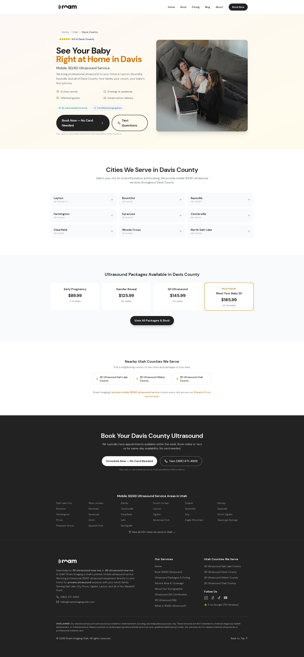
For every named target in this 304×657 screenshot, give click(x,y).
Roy (187, 514)
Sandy (124, 503)
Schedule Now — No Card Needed (129, 461)
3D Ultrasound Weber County (152, 379)
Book (183, 7)
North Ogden (225, 514)
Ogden (157, 514)
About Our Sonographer (169, 588)
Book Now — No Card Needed (77, 123)
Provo (59, 520)
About (219, 7)
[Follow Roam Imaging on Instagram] (206, 598)
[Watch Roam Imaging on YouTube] (225, 598)
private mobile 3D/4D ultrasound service (136, 392)
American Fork (161, 520)
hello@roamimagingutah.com (78, 601)
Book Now (238, 7)
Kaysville (222, 508)
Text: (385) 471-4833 (183, 461)
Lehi (123, 520)
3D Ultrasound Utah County (191, 379)
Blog (207, 7)
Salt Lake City (64, 503)
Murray (222, 503)
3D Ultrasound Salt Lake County (114, 379)
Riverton (61, 508)
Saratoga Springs (228, 520)
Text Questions (129, 123)
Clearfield (126, 514)
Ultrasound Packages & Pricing (172, 577)
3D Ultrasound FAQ (165, 600)
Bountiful (190, 508)
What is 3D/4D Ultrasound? (170, 605)
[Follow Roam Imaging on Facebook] (213, 598)
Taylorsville (127, 508)
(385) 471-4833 (70, 597)
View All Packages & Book (152, 320)
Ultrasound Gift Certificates (171, 594)
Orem (91, 520)
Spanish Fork (95, 525)
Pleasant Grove (65, 525)
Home (171, 7)
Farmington (62, 514)
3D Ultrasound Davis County (220, 572)
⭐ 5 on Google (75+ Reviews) (221, 604)
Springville (126, 525)
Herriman (93, 508)
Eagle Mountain (194, 520)
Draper (189, 503)
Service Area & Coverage (169, 583)
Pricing (196, 7)
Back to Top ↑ (239, 638)
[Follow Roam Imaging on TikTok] (219, 598)
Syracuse (93, 514)
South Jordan (161, 503)
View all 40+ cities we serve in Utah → (154, 532)
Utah (75, 32)
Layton (157, 508)
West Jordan (95, 503)
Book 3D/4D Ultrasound (168, 572)
